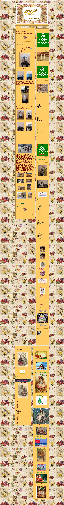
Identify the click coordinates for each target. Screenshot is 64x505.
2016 (16, 418)
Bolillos (38, 208)
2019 (16, 407)
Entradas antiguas (31, 214)
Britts (38, 103)
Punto (38, 233)
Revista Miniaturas (39, 238)
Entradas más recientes (19, 214)
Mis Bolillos (18, 27)
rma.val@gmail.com (40, 341)
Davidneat (38, 107)
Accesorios (38, 205)
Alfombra (38, 206)
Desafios (38, 211)
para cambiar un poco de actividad (27, 46)
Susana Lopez (31, 155)
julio (17, 412)
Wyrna (38, 129)
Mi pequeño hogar (39, 120)
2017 (16, 417)
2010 (16, 423)
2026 (16, 401)
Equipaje (38, 212)
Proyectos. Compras (40, 232)
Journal (38, 117)
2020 (16, 406)
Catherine (38, 105)
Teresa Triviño (39, 240)
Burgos (38, 209)
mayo (17, 413)
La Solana (38, 223)
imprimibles (38, 219)
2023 (16, 403)
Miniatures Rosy (39, 121)
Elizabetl (38, 109)
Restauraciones (39, 237)
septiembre (18, 411)
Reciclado (38, 235)
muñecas (38, 225)
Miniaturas (38, 224)
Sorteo (38, 239)
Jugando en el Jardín (40, 222)
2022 (16, 404)
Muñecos (38, 226)
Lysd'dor (38, 118)
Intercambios (39, 220)
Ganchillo (38, 218)
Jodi (37, 115)
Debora (38, 108)
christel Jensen (39, 106)
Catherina (38, 104)
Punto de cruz (39, 234)
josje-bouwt (38, 116)
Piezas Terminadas (19, 44)
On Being (38, 123)
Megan (38, 119)
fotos (23, 205)
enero (17, 416)
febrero (18, 415)
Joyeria (38, 221)
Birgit (38, 102)
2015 (16, 419)
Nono (38, 122)
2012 (16, 421)
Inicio (26, 214)
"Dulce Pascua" (39, 204)
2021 (16, 405)
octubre (18, 409)
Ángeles (38, 207)
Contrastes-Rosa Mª (20, 349)
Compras (20, 205)
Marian (18, 350)
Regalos (38, 236)
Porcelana (26, 205)
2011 (16, 422)
